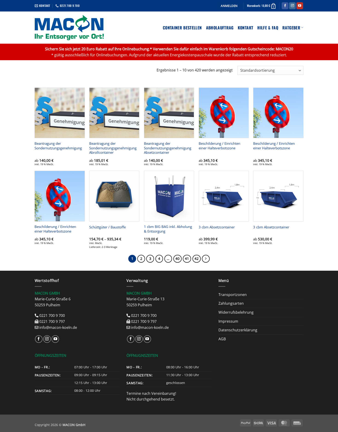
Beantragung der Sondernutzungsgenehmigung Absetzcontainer (167, 148)
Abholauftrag (220, 28)
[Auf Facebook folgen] (285, 5)
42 (197, 258)
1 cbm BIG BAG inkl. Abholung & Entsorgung (168, 229)
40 (177, 258)
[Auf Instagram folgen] (292, 5)
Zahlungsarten (231, 303)
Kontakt (245, 28)
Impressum (228, 321)
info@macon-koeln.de (58, 327)
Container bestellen (182, 28)
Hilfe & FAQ (267, 28)
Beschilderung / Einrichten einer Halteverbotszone (219, 145)
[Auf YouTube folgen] (299, 5)
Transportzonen (232, 294)
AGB (222, 338)
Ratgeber (291, 28)
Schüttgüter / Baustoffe (107, 227)
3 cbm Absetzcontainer (217, 227)
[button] (229, 6)
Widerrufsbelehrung (236, 312)
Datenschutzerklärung (237, 330)
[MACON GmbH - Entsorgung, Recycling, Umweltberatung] (69, 27)
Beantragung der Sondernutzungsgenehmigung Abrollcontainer (113, 148)
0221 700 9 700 (52, 315)
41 (187, 258)
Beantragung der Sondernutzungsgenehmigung (58, 145)
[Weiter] (206, 259)
